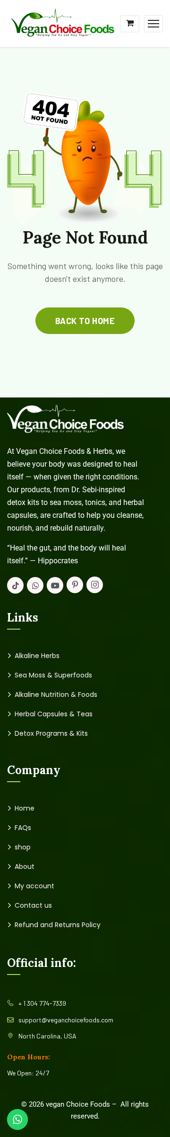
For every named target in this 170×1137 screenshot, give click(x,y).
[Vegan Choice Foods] (62, 22)
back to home (85, 321)
